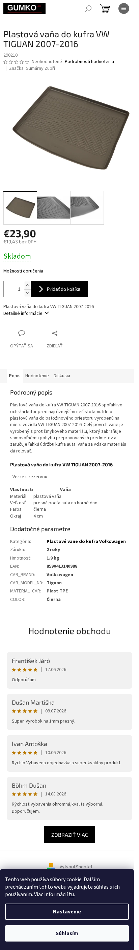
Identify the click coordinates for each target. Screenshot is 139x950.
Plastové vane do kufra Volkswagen (86, 541)
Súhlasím (67, 933)
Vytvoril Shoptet (76, 867)
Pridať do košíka (64, 289)
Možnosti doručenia (23, 271)
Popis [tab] (15, 375)
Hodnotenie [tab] (37, 375)
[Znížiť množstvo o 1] (27, 293)
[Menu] (124, 8)
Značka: (32, 68)
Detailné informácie (23, 313)
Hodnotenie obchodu (69, 630)
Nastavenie (67, 911)
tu (71, 894)
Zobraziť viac (69, 834)
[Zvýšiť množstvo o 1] (27, 285)
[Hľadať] (88, 8)
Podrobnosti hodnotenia (89, 62)
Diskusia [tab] (62, 375)
